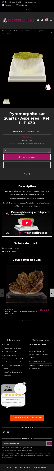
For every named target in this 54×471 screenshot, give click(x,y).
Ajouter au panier (29, 157)
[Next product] (51, 32)
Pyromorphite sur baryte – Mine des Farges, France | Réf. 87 (21, 312)
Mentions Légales (10, 355)
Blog (27, 9)
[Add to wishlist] (27, 165)
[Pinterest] (29, 174)
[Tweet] (27, 174)
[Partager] (24, 174)
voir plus (16, 405)
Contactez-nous (30, 2)
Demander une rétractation (27, 418)
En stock (6, 251)
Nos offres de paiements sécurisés (13, 373)
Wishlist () (22, 5)
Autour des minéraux (12, 348)
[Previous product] (50, 32)
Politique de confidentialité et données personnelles (14, 360)
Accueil (6, 344)
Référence (7, 248)
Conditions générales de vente (13, 366)
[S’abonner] (49, 443)
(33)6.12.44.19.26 (38, 361)
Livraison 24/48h (15, 2)
